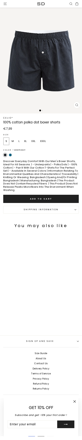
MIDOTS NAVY (5, 155)
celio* (8, 118)
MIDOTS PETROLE (10, 155)
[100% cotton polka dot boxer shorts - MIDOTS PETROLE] (8, 326)
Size (6, 135)
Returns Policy (41, 388)
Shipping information (41, 209)
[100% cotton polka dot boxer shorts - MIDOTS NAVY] (4, 326)
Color (14, 150)
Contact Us (41, 363)
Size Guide (41, 353)
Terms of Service (41, 373)
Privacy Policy (41, 378)
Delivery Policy (41, 368)
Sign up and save (40, 341)
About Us (41, 358)
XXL (33, 141)
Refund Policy (41, 383)
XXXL (43, 141)
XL (25, 141)
